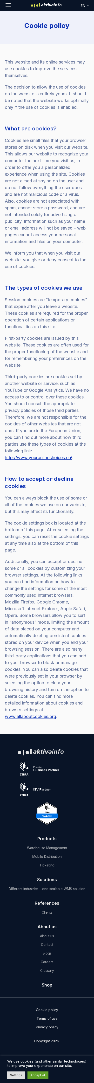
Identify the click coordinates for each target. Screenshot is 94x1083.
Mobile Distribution (47, 856)
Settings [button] (16, 1075)
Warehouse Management (47, 848)
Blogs (47, 953)
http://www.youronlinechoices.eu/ (38, 457)
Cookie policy (47, 1010)
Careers (47, 962)
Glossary (47, 970)
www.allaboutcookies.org (30, 716)
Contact (47, 944)
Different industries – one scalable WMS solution (47, 889)
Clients (47, 912)
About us (47, 936)
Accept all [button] (38, 1075)
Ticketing (47, 865)
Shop (47, 984)
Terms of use (47, 1018)
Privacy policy (47, 1027)
